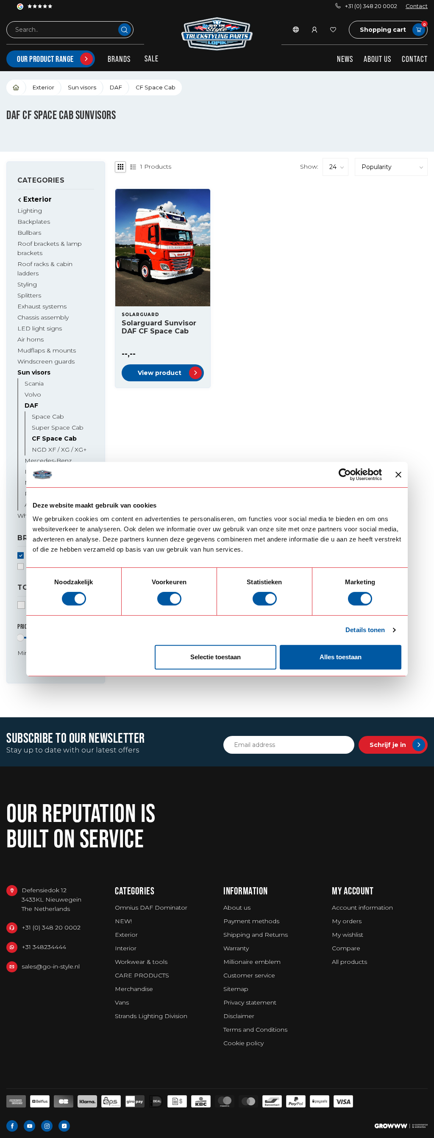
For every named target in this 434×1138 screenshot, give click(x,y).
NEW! (123, 921)
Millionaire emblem (252, 962)
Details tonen (365, 629)
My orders (347, 921)
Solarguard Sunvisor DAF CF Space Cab (159, 327)
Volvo (33, 394)
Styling (27, 284)
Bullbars (29, 232)
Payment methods (251, 921)
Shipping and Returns (255, 934)
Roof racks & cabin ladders (44, 268)
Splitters (29, 295)
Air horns (30, 339)
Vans (122, 1002)
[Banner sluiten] (398, 474)
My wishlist (347, 934)
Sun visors (82, 87)
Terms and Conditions (255, 1029)
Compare (346, 948)
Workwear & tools (141, 962)
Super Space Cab (57, 427)
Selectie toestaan (215, 657)
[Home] (16, 87)
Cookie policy (243, 1043)
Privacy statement (249, 1002)
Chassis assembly (43, 317)
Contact (417, 6)
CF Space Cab (155, 87)
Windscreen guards (46, 361)
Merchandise (134, 989)
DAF (116, 87)
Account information (362, 907)
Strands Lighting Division (151, 1016)
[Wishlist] (333, 29)
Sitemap (235, 989)
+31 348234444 (44, 947)
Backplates (33, 221)
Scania (34, 383)
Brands (119, 59)
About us (377, 59)
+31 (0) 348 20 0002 (371, 6)
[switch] (169, 598)
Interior (125, 948)
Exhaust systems (42, 306)
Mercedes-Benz (48, 460)
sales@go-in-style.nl (51, 966)
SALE (152, 58)
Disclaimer (238, 1016)
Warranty (236, 948)
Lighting (29, 210)
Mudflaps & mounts (46, 350)
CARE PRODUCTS (142, 975)
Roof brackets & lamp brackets (49, 248)
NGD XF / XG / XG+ (59, 449)
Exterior (43, 87)
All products (349, 962)
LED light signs (39, 328)
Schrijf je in (388, 745)
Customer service (249, 975)
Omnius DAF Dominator (151, 907)
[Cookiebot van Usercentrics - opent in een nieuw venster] (345, 474)
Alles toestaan (341, 657)
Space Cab (48, 416)
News (345, 59)
